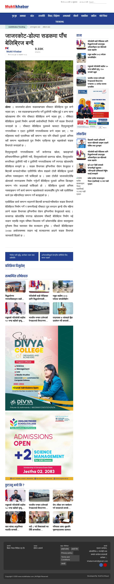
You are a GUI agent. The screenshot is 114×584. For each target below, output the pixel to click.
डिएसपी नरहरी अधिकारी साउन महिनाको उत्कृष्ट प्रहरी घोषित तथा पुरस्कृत (98, 143)
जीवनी (75, 16)
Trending (59, 22)
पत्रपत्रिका (84, 16)
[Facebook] (101, 565)
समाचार (23, 16)
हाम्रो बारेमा (65, 549)
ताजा (79, 35)
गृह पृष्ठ (14, 16)
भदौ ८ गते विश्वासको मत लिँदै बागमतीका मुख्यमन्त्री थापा (39, 529)
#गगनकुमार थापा (35, 27)
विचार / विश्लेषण (54, 16)
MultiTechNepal (103, 576)
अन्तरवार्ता (66, 16)
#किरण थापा (46, 27)
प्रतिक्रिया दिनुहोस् (15, 266)
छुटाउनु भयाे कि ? (14, 485)
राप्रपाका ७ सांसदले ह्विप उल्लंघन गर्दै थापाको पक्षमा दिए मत (63, 320)
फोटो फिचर (103, 16)
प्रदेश (32, 16)
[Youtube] (105, 565)
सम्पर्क (63, 564)
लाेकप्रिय (81, 134)
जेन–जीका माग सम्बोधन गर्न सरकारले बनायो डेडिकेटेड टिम (62, 508)
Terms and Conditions (65, 558)
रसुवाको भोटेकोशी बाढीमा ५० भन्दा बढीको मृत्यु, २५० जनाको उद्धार (15, 320)
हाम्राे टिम (75, 549)
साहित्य (93, 16)
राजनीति (42, 16)
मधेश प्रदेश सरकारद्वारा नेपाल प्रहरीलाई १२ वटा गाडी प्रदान (98, 181)
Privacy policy (66, 553)
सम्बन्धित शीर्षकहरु (16, 276)
